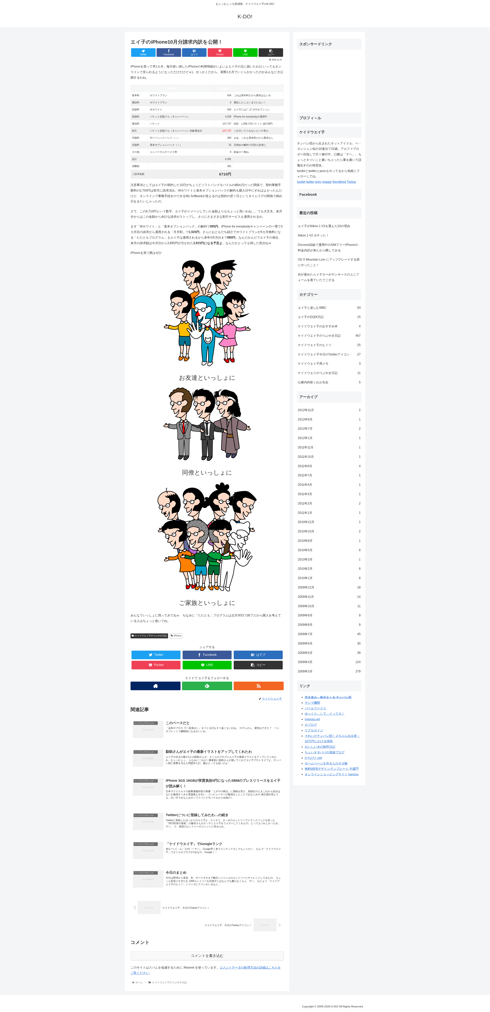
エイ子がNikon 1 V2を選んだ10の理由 (324, 226)
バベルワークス (315, 708)
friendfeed (339, 181)
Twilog (351, 181)
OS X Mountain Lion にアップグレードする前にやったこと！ (329, 262)
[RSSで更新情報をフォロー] (259, 686)
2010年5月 (329, 550)
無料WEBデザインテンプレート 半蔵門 (332, 768)
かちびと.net (313, 757)
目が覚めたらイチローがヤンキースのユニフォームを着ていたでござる (328, 277)
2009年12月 (329, 587)
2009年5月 (329, 652)
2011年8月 (329, 466)
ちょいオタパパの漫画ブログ (325, 752)
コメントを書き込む (207, 956)
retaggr (327, 181)
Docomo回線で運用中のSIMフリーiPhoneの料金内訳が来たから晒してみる (328, 247)
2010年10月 (329, 531)
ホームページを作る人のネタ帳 (326, 763)
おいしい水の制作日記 (320, 746)
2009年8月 (329, 624)
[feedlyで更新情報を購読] (207, 686)
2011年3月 (329, 494)
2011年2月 (329, 503)
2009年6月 (329, 643)
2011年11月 (329, 447)
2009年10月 (329, 606)
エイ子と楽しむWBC (329, 307)
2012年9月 (329, 419)
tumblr (301, 181)
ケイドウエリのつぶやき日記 (329, 373)
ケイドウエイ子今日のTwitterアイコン (329, 354)
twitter (310, 181)
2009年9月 (329, 615)
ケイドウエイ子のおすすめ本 (329, 326)
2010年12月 (329, 522)
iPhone (177, 635)
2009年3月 (329, 671)
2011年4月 (329, 484)
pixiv (318, 181)
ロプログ (311, 724)
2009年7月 (329, 634)
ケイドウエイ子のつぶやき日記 (151, 635)
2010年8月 (329, 540)
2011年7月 (329, 475)
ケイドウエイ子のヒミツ (329, 345)
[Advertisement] (329, 79)
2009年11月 (329, 596)
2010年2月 (329, 568)
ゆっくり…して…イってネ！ (325, 713)
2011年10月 (329, 456)
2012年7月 (329, 428)
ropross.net (312, 719)
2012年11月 (329, 410)
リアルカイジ (314, 730)
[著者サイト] (155, 686)
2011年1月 (329, 512)
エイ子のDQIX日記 (329, 317)
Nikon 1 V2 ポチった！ (313, 235)
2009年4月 (329, 662)
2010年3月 (329, 559)
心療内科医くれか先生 (329, 382)
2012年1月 (329, 438)
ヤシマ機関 (312, 702)
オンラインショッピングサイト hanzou (332, 774)
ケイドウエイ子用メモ (329, 363)
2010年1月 (329, 578)
